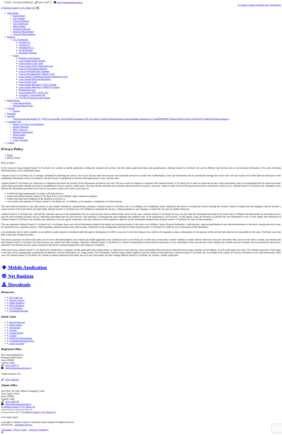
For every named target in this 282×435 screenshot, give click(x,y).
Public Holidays (16, 303)
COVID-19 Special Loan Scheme (34, 98)
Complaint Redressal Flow (21, 341)
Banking (11, 37)
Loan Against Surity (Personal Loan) (36, 66)
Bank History (19, 16)
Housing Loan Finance (29, 58)
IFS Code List (15, 297)
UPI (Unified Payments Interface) (213, 119)
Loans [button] (16, 55)
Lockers (51, 119)
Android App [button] (262, 5)
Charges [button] (11, 108)
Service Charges (16, 300)
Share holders (19, 26)
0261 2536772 (12, 365)
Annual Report (15, 333)
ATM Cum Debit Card (93, 119)
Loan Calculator (20, 140)
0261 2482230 (12, 379)
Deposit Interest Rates (23, 105)
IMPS (161, 119)
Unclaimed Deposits (18, 311)
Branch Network (20, 127)
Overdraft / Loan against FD (32, 95)
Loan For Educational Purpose (33, 68)
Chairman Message (22, 29)
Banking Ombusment (23, 132)
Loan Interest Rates (22, 103)
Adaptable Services (23, 425)
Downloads (18, 137)
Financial (11, 113)
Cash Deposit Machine (23, 119)
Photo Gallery (19, 135)
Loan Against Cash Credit (31, 63)
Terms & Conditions (38, 430)
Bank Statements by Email (146, 119)
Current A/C (24, 45)
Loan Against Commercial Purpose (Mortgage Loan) (43, 76)
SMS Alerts (60, 119)
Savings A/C (25, 42)
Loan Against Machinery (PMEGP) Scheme (39, 87)
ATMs (69, 119)
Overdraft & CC (26, 47)
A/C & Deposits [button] (20, 39)
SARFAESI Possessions (20, 338)
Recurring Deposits (28, 53)
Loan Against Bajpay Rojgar (32, 61)
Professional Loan (27, 90)
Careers (12, 335)
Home (10, 155)
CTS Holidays (15, 308)
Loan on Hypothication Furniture (34, 71)
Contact (10, 143)
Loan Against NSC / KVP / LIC (34, 92)
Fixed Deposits (26, 50)
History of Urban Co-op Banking (28, 124)
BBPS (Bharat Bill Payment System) (181, 119)
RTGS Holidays (16, 305)
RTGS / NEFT (41, 119)
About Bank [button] (13, 13)
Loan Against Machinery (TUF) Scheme (37, 84)
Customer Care (14, 121)
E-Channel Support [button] (247, 5)
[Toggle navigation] (37, 8)
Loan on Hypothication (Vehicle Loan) (37, 74)
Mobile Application (125, 119)
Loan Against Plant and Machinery (35, 79)
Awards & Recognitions (24, 34)
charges (16, 111)
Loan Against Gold (28, 82)
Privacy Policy (20, 430)
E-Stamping (77, 119)
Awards (12, 330)
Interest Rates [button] (13, 100)
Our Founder (19, 18)
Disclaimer (7, 430)
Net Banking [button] (275, 5)
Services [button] (11, 116)
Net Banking (110, 119)
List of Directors (20, 23)
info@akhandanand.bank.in (70, 2)
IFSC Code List (20, 129)
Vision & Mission (21, 21)
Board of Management (23, 31)
